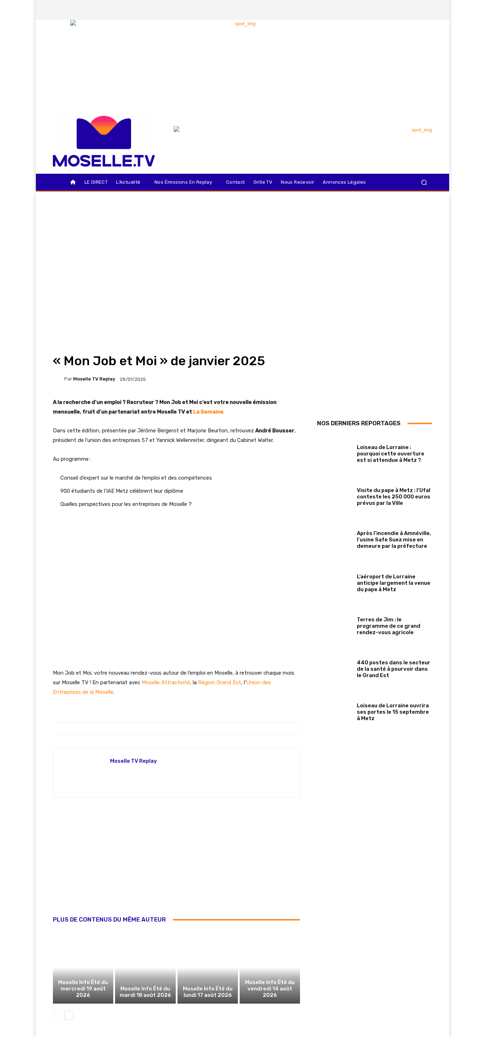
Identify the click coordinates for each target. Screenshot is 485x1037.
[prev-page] (57, 1015)
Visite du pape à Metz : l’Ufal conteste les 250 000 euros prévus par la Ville (393, 496)
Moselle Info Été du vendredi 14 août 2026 (270, 988)
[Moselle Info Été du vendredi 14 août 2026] (270, 967)
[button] (423, 182)
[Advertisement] (176, 864)
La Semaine (208, 412)
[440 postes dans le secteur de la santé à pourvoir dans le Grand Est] (334, 667)
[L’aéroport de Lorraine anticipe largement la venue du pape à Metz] (334, 581)
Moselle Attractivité (166, 682)
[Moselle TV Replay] (58, 379)
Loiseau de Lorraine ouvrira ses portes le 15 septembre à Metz (393, 712)
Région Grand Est (219, 682)
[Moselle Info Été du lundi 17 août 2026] (208, 967)
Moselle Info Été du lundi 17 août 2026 (208, 991)
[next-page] (68, 1015)
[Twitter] (402, 10)
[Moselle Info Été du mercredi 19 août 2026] (83, 967)
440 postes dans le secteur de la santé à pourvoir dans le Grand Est (393, 669)
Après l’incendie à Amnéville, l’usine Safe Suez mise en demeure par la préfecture (394, 539)
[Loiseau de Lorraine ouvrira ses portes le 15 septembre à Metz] (334, 710)
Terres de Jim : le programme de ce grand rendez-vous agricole (388, 626)
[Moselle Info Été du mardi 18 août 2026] (145, 967)
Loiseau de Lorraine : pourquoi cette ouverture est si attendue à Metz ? (390, 453)
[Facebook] (378, 10)
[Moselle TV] (104, 141)
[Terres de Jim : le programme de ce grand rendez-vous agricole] (334, 624)
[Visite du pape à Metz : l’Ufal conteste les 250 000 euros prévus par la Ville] (334, 495)
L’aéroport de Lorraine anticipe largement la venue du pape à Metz (393, 583)
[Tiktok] (414, 10)
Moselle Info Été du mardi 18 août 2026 (145, 991)
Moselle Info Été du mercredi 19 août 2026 (83, 988)
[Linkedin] (426, 10)
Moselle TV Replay (94, 379)
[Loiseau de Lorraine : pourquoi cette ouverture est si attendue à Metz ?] (334, 452)
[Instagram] (390, 10)
